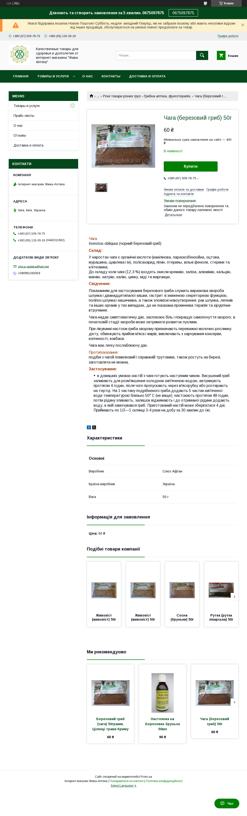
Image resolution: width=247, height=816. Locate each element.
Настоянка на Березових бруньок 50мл (163, 724)
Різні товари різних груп (122, 96)
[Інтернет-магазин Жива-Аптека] (19, 64)
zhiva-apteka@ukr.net (33, 266)
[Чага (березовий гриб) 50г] (214, 688)
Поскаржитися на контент (126, 781)
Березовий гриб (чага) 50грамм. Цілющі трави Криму (110, 724)
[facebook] (89, 428)
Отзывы (20, 135)
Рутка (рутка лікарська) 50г (221, 617)
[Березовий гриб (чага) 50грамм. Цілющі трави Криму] (110, 688)
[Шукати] (202, 55)
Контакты (111, 76)
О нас (87, 76)
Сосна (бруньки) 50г (182, 617)
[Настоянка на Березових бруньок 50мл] (162, 688)
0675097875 (183, 13)
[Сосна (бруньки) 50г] (182, 586)
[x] (94, 428)
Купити (191, 166)
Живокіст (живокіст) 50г (104, 617)
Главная (20, 76)
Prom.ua (146, 776)
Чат (230, 803)
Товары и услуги (53, 76)
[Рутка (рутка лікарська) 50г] (221, 586)
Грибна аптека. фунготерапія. (167, 96)
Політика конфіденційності (164, 781)
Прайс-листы (24, 116)
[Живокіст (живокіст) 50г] (104, 586)
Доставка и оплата (147, 76)
